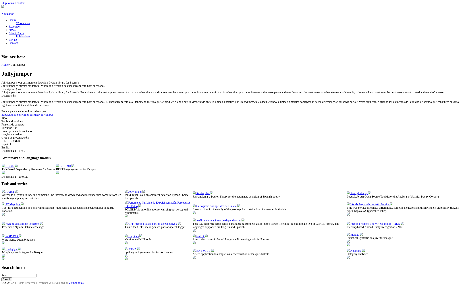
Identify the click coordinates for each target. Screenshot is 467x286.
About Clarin (16, 33)
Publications (23, 36)
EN (14, 49)
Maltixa (355, 234)
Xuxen (132, 248)
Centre (12, 20)
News (12, 29)
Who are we (23, 23)
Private (13, 39)
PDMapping (13, 204)
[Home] (2, 6)
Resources (15, 26)
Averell (10, 191)
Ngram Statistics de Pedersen (22, 223)
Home (5, 64)
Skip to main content (13, 3)
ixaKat (200, 236)
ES (5, 49)
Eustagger (11, 249)
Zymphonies (76, 282)
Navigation (7, 13)
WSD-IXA (12, 236)
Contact (13, 43)
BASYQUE (203, 250)
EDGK (10, 166)
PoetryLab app (359, 193)
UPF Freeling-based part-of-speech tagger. (153, 223)
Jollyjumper (135, 191)
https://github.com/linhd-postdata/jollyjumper (27, 114)
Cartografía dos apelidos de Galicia (216, 206)
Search (5, 275)
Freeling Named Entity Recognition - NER (375, 223)
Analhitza (356, 250)
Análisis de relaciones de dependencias (219, 220)
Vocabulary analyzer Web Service (370, 204)
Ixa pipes (133, 236)
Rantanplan (203, 193)
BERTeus (65, 165)
